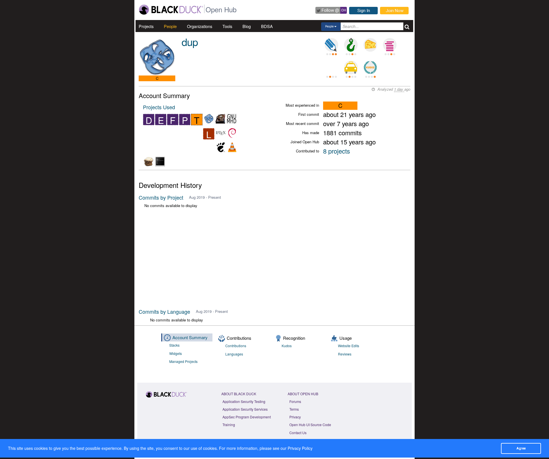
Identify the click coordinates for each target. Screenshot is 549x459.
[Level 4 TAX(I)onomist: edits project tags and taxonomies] (351, 67)
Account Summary (190, 337)
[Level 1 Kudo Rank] (370, 67)
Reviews (344, 353)
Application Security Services (245, 409)
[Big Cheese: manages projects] (370, 45)
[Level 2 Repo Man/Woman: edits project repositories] (351, 45)
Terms (294, 409)
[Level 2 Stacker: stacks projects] (390, 45)
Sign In (363, 10)
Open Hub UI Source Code (310, 424)
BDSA (267, 26)
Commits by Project (161, 197)
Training (228, 424)
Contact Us (298, 432)
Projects (146, 26)
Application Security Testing (243, 401)
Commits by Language (164, 311)
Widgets (175, 353)
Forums (295, 401)
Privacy (295, 416)
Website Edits (348, 345)
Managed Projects (183, 361)
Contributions (235, 345)
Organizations (199, 26)
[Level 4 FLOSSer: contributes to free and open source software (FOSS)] (331, 67)
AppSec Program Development (246, 416)
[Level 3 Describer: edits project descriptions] (331, 45)
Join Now (394, 10)
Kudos (287, 345)
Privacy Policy (300, 448)
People (170, 26)
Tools (227, 26)
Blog (246, 26)
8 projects (336, 150)
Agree (521, 448)
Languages (234, 353)
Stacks (174, 345)
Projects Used (159, 107)
